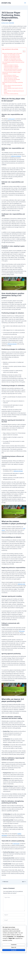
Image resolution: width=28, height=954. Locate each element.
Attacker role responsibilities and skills (11, 54)
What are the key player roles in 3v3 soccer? (12, 53)
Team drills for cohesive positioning (11, 93)
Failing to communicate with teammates (12, 79)
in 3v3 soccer (11, 119)
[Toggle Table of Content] (23, 51)
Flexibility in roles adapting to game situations (13, 60)
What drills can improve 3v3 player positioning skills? (12, 83)
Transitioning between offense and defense (12, 70)
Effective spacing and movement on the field (13, 69)
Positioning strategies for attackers (11, 65)
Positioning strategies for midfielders (11, 66)
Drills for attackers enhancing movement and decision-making (13, 86)
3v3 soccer (21, 631)
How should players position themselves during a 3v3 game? (13, 62)
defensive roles (21, 584)
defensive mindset (18, 471)
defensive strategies (16, 156)
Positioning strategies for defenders (11, 67)
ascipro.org (6, 3)
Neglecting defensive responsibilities (11, 76)
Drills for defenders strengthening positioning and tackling (14, 91)
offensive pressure (12, 344)
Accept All (13, 950)
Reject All (13, 947)
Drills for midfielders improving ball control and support (13, 89)
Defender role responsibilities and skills (12, 57)
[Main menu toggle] (25, 2)
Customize (13, 944)
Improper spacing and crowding (10, 78)
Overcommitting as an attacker (10, 75)
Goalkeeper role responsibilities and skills (12, 59)
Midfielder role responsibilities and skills (12, 56)
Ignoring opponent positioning (10, 80)
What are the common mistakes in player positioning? (11, 73)
